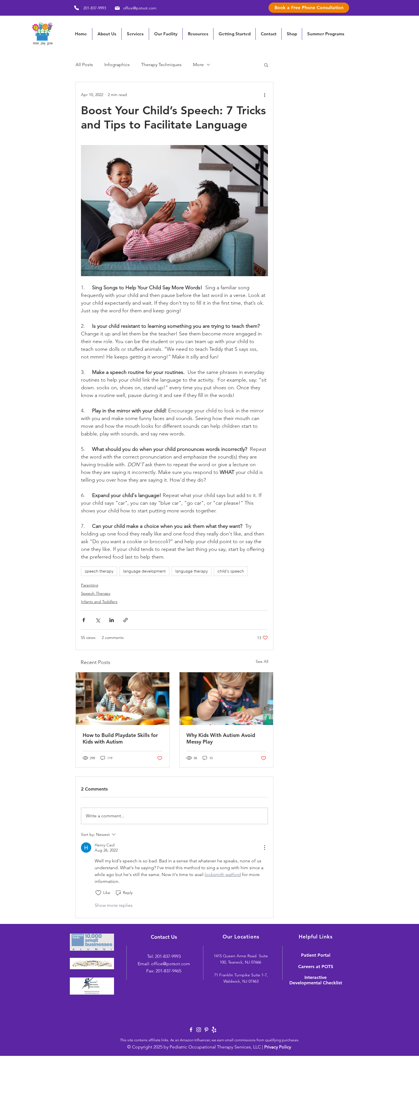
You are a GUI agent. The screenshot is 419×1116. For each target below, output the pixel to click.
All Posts (84, 64)
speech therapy (99, 571)
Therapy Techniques (161, 64)
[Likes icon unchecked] (98, 892)
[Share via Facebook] (83, 620)
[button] (197, 34)
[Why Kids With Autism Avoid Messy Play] (226, 698)
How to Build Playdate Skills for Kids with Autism (120, 738)
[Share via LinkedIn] (111, 620)
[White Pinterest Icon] (206, 1030)
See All (262, 661)
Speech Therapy (95, 593)
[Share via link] (125, 620)
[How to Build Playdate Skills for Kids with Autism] (122, 698)
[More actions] (264, 94)
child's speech (230, 571)
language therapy (191, 571)
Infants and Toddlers (99, 601)
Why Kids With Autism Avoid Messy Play (220, 738)
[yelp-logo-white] (214, 1030)
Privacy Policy (277, 1047)
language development (144, 571)
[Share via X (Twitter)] (97, 620)
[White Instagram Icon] (199, 1030)
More (198, 64)
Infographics (117, 64)
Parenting (89, 585)
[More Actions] (264, 847)
